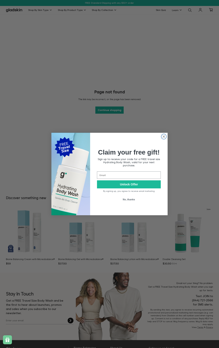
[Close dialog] (163, 136)
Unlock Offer (129, 184)
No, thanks (129, 199)
